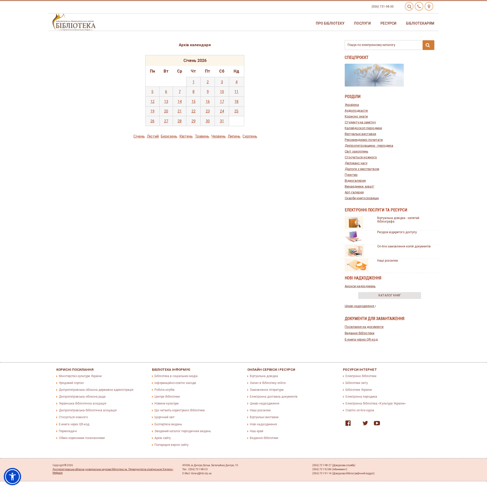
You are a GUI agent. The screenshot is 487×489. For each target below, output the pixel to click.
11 (236, 92)
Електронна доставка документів (274, 396)
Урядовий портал (71, 383)
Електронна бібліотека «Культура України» (375, 403)
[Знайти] (428, 45)
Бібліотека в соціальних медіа (176, 376)
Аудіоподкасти (356, 110)
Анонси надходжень (360, 286)
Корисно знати (356, 116)
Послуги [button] (362, 23)
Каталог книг (389, 295)
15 (194, 101)
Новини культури (166, 403)
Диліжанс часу (356, 163)
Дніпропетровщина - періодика (369, 145)
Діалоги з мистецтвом (362, 169)
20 (166, 111)
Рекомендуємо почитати (364, 140)
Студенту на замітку (360, 122)
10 (222, 92)
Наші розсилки (387, 260)
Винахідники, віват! (359, 186)
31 (222, 121)
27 (166, 121)
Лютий (153, 136)
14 (180, 101)
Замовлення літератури (267, 390)
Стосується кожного (361, 157)
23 (208, 111)
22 (194, 111)
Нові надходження (263, 424)
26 (152, 121)
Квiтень (186, 136)
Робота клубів (164, 390)
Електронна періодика (361, 396)
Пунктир (351, 175)
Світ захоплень (356, 151)
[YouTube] (375, 424)
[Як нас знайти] (429, 6)
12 (152, 101)
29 (194, 121)
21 (180, 111)
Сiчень (139, 136)
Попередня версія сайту (171, 445)
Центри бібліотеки (167, 396)
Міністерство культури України (80, 376)
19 (152, 111)
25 (236, 111)
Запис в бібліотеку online (268, 383)
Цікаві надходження (360, 306)
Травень (202, 136)
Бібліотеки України (358, 390)
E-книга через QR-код (361, 339)
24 (222, 111)
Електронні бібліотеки (360, 376)
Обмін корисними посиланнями (82, 438)
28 (180, 121)
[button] (12, 476)
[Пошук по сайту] (409, 6)
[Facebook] (347, 424)
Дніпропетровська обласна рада (82, 396)
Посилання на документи (364, 327)
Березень (169, 136)
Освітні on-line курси (359, 410)
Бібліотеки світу (356, 383)
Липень (234, 136)
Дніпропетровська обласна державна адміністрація (96, 390)
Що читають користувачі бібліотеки (179, 410)
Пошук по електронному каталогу (371, 45)
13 (166, 101)
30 (208, 121)
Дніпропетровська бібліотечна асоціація (88, 410)
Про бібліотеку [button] (330, 23)
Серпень (249, 136)
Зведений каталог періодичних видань (182, 431)
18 (236, 101)
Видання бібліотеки (359, 333)
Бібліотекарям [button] (420, 23)
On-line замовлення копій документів (404, 246)
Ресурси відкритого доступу (397, 232)
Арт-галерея (354, 192)
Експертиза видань (168, 424)
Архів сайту (162, 438)
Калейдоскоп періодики (363, 128)
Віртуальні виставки (360, 134)
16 (208, 101)
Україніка (352, 105)
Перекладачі (68, 431)
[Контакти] (419, 6)
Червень (218, 136)
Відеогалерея (355, 180)
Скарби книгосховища (362, 198)
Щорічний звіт (164, 417)
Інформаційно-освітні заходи (175, 383)
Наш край (256, 431)
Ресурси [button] (388, 23)
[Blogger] (355, 424)
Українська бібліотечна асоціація (82, 403)
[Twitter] (364, 424)
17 (222, 101)
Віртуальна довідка (264, 376)
